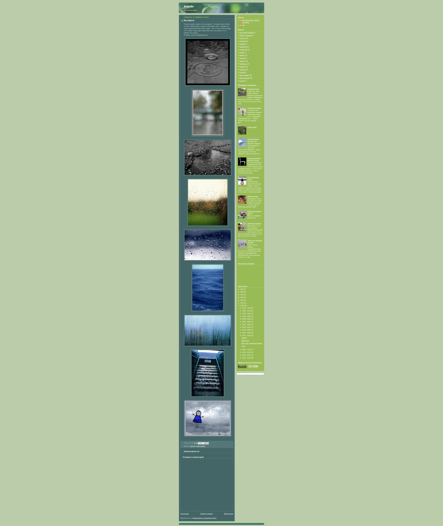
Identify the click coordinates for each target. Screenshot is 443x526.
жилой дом (243, 50)
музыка (242, 58)
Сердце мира (252, 127)
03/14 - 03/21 (246, 327)
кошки (242, 52)
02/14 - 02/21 (246, 335)
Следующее (184, 514)
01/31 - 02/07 (246, 352)
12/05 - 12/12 (246, 311)
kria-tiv (189, 6)
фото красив (200, 446)
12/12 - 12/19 (246, 308)
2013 (242, 297)
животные (243, 47)
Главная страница (206, 514)
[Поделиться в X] (203, 443)
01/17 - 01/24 (246, 358)
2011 (242, 303)
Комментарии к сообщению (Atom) (204, 518)
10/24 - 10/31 (246, 316)
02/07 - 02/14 (246, 349)
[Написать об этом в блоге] (201, 443)
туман (242, 72)
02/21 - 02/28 (246, 333)
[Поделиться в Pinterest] (208, 443)
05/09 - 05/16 (246, 319)
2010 (242, 305)
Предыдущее (228, 514)
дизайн (242, 44)
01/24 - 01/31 (246, 355)
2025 (242, 289)
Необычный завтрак (254, 223)
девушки (243, 41)
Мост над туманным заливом (252, 343)
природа (243, 67)
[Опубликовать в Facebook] (205, 443)
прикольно (243, 64)
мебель (242, 55)
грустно (192, 446)
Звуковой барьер (253, 139)
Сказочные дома (253, 89)
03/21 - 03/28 (246, 324)
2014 (242, 295)
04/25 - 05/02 (246, 322)
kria (243, 25)
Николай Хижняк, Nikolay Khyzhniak (251, 21)
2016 (242, 292)
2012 (242, 300)
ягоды (242, 81)
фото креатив (244, 78)
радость (242, 69)
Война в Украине (245, 35)
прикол (242, 61)
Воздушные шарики (254, 108)
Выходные (245, 341)
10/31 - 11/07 (246, 313)
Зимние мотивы (252, 196)
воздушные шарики (246, 32)
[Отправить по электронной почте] (199, 443)
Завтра (244, 338)
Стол (243, 346)
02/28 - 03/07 (246, 330)
